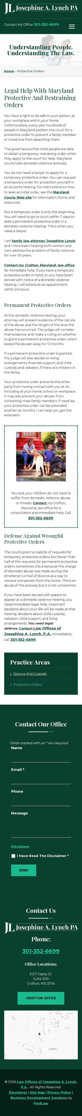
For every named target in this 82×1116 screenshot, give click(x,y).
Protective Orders (27, 684)
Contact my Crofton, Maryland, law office (39, 265)
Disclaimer (20, 846)
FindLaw (41, 1103)
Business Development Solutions (39, 1098)
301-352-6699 (46, 24)
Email (17, 770)
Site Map (37, 1092)
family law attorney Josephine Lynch (43, 241)
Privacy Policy (59, 1092)
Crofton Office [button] (41, 998)
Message (19, 813)
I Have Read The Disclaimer (43, 856)
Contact (40, 503)
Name (16, 748)
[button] (72, 26)
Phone (17, 791)
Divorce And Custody (30, 674)
